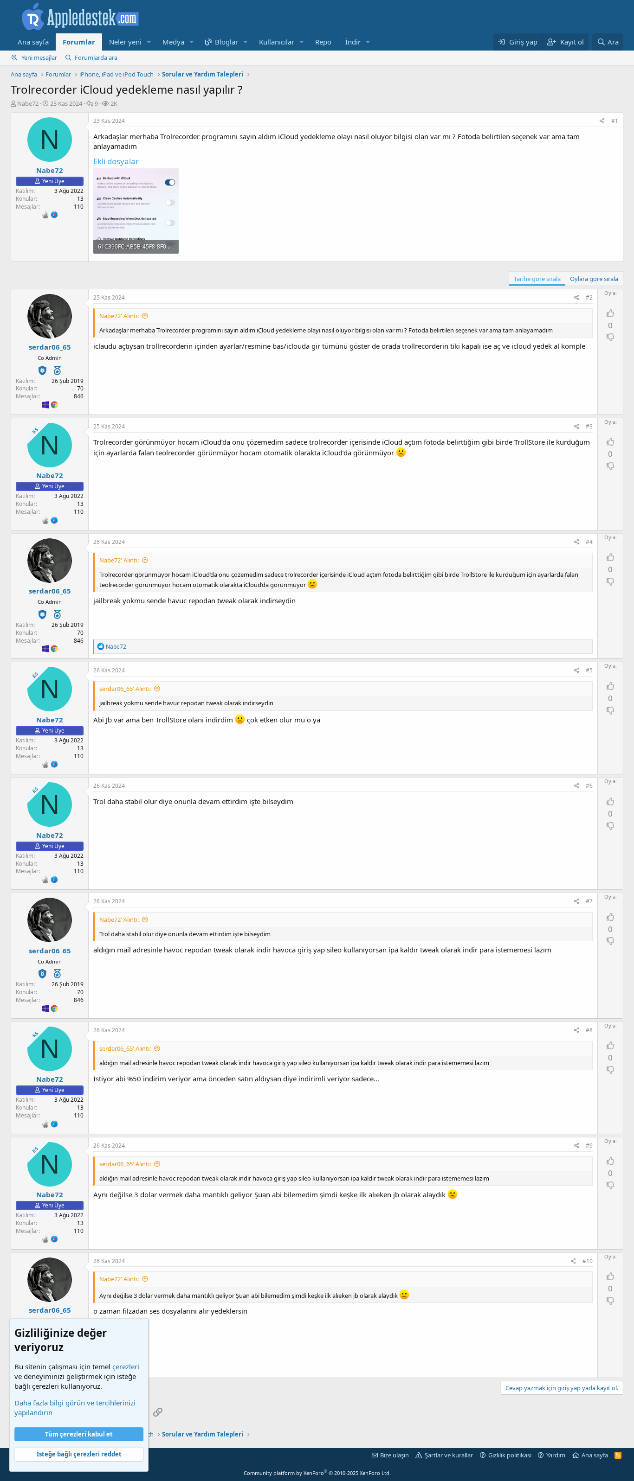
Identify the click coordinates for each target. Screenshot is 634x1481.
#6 (589, 786)
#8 (589, 1030)
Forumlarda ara (96, 57)
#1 (614, 121)
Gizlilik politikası (509, 1455)
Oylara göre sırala (594, 278)
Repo (323, 41)
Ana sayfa (33, 41)
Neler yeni (125, 41)
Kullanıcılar (276, 41)
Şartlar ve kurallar (449, 1455)
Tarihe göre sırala (537, 278)
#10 (587, 1261)
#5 (589, 670)
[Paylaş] (602, 121)
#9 (589, 1145)
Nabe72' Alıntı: (119, 316)
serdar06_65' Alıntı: (125, 688)
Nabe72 (28, 103)
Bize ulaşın (394, 1455)
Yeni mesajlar (39, 57)
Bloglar (226, 41)
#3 (589, 426)
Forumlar (79, 41)
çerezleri (125, 1366)
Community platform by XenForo (317, 1472)
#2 (589, 297)
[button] (148, 42)
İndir (353, 41)
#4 (589, 542)
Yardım (555, 1455)
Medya (173, 41)
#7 (589, 901)
